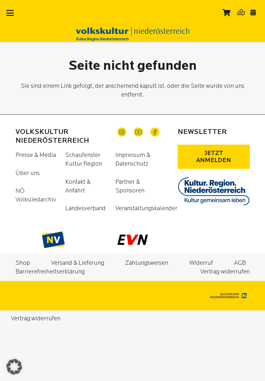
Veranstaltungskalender (146, 208)
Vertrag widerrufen (225, 271)
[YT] (138, 132)
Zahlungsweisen (146, 263)
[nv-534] (53, 240)
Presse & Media (36, 155)
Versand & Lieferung (77, 263)
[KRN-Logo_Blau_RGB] (214, 191)
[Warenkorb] (226, 12)
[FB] (154, 132)
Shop (23, 263)
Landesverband (85, 208)
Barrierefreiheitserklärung (50, 271)
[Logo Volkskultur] (132, 34)
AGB (240, 263)
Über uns (28, 173)
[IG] (121, 132)
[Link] (241, 12)
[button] (10, 13)
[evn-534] (132, 240)
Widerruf (201, 263)
